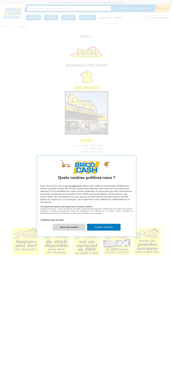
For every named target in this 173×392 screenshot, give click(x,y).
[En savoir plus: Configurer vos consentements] (69, 227)
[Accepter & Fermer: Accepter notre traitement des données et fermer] (104, 227)
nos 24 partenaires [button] (73, 186)
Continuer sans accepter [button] (52, 218)
